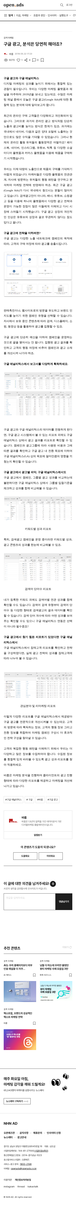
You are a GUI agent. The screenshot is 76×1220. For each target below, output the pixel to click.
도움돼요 (25, 856)
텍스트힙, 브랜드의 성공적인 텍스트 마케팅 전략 (18, 1015)
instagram (9, 1186)
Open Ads (14, 5)
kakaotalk (33, 1186)
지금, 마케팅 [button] (22, 15)
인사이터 (52, 15)
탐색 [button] (10, 15)
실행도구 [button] (63, 15)
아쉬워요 (51, 856)
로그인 (69, 5)
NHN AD (11, 1123)
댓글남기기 (64, 901)
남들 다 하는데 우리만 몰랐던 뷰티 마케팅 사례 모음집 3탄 (54, 967)
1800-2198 (26, 1164)
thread (21, 1186)
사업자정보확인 (41, 1151)
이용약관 (8, 1179)
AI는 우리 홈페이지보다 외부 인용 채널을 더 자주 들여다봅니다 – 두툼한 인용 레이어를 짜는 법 (18, 967)
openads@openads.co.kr (24, 1168)
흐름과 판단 (39, 15)
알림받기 (38, 835)
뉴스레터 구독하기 (14, 1101)
